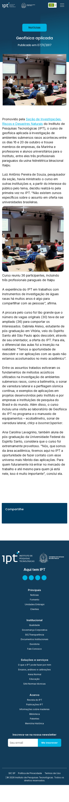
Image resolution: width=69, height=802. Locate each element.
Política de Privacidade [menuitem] (30, 773)
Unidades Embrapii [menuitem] (34, 605)
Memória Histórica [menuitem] (34, 724)
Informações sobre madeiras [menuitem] (34, 709)
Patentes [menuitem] (34, 719)
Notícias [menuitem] (34, 595)
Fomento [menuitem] (34, 600)
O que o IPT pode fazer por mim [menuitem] (34, 665)
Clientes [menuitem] (34, 609)
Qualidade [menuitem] (34, 625)
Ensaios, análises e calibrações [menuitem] (34, 670)
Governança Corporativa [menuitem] (34, 630)
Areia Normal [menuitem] (34, 675)
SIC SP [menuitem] (11, 773)
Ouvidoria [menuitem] (34, 644)
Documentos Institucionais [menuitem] (34, 639)
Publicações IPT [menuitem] (34, 705)
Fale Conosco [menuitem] (34, 649)
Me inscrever (49, 742)
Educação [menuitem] (34, 679)
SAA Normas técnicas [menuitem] (34, 684)
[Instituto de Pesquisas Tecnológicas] (9, 5)
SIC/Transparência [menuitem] (34, 635)
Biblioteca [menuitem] (34, 714)
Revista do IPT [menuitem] (34, 700)
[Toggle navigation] (62, 5)
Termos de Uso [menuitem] (53, 773)
